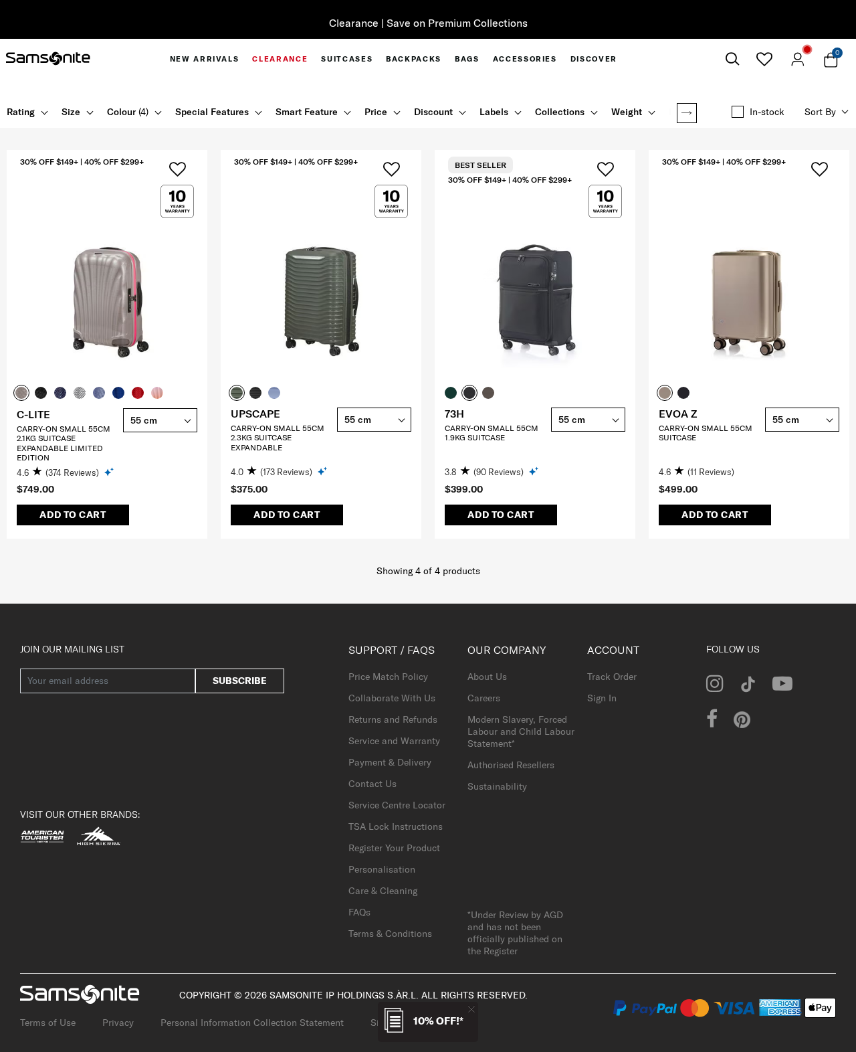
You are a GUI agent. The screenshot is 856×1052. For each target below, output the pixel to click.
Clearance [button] (280, 59)
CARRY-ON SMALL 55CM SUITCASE (705, 432)
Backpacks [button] (413, 59)
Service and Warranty (394, 741)
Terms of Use (48, 1023)
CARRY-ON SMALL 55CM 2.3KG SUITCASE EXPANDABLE (277, 437)
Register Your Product (394, 848)
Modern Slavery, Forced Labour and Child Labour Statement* (520, 731)
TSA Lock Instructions (395, 826)
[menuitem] (204, 59)
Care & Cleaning (382, 891)
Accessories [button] (525, 59)
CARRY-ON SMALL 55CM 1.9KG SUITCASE (491, 432)
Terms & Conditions (390, 934)
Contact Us (372, 784)
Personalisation (381, 869)
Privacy (118, 1023)
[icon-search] (732, 59)
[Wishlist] (764, 59)
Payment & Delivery (389, 762)
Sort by (820, 112)
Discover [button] (593, 59)
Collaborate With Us (391, 698)
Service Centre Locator (396, 805)
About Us (487, 677)
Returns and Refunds (392, 719)
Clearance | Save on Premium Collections (428, 22)
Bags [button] (467, 59)
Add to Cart (72, 515)
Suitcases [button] (346, 59)
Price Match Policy (388, 677)
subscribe (240, 681)
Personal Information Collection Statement (252, 1023)
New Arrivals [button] (204, 59)
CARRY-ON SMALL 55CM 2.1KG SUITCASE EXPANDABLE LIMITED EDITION (63, 443)
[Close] (471, 1009)
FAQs (359, 912)
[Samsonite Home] (48, 59)
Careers (483, 698)
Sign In (602, 698)
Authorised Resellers (510, 765)
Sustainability (497, 786)
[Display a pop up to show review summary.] (110, 471)
